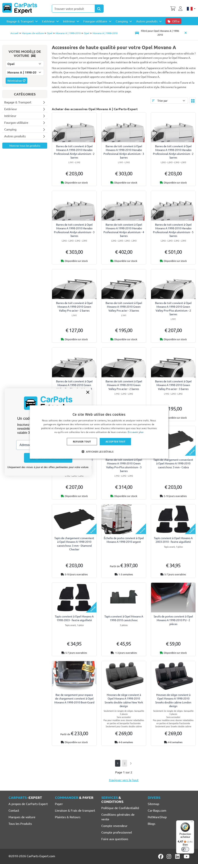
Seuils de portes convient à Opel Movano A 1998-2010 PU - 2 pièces (173, 620)
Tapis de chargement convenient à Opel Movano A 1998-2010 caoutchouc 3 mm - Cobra (173, 463)
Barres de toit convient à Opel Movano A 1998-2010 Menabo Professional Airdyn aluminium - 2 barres (74, 151)
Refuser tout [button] (82, 441)
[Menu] (191, 822)
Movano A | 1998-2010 (68, 33)
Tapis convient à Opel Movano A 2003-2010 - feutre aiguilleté (173, 539)
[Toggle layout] (192, 100)
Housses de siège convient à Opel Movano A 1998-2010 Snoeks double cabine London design (173, 700)
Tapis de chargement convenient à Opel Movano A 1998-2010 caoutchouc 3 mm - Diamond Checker (74, 543)
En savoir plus (135, 432)
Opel (49, 33)
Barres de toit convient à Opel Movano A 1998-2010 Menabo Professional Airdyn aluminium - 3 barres (123, 151)
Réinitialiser (15, 80)
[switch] (185, 849)
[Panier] (172, 8)
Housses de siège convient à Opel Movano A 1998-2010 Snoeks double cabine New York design (124, 700)
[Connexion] (180, 8)
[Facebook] (161, 856)
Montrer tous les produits (24, 145)
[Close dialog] (88, 392)
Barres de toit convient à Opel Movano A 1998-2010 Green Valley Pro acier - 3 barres (124, 306)
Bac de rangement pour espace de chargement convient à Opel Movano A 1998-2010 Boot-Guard (74, 698)
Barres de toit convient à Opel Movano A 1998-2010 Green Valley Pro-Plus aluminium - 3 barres (124, 465)
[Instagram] (169, 856)
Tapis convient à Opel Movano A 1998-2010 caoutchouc (123, 618)
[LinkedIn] (178, 856)
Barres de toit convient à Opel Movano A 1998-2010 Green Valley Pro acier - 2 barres (74, 306)
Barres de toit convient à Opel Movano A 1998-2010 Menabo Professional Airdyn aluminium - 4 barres (123, 230)
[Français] (191, 8)
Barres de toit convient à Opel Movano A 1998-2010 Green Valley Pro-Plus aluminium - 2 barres (173, 308)
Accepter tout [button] (115, 441)
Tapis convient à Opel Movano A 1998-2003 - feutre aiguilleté (74, 618)
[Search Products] (99, 8)
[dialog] (99, 432)
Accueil (14, 33)
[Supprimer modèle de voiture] (185, 33)
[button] (99, 451)
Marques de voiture (33, 33)
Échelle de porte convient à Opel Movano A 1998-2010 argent (124, 539)
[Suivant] (130, 763)
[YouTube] (186, 856)
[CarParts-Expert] (19, 8)
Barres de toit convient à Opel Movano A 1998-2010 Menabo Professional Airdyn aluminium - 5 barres (173, 230)
